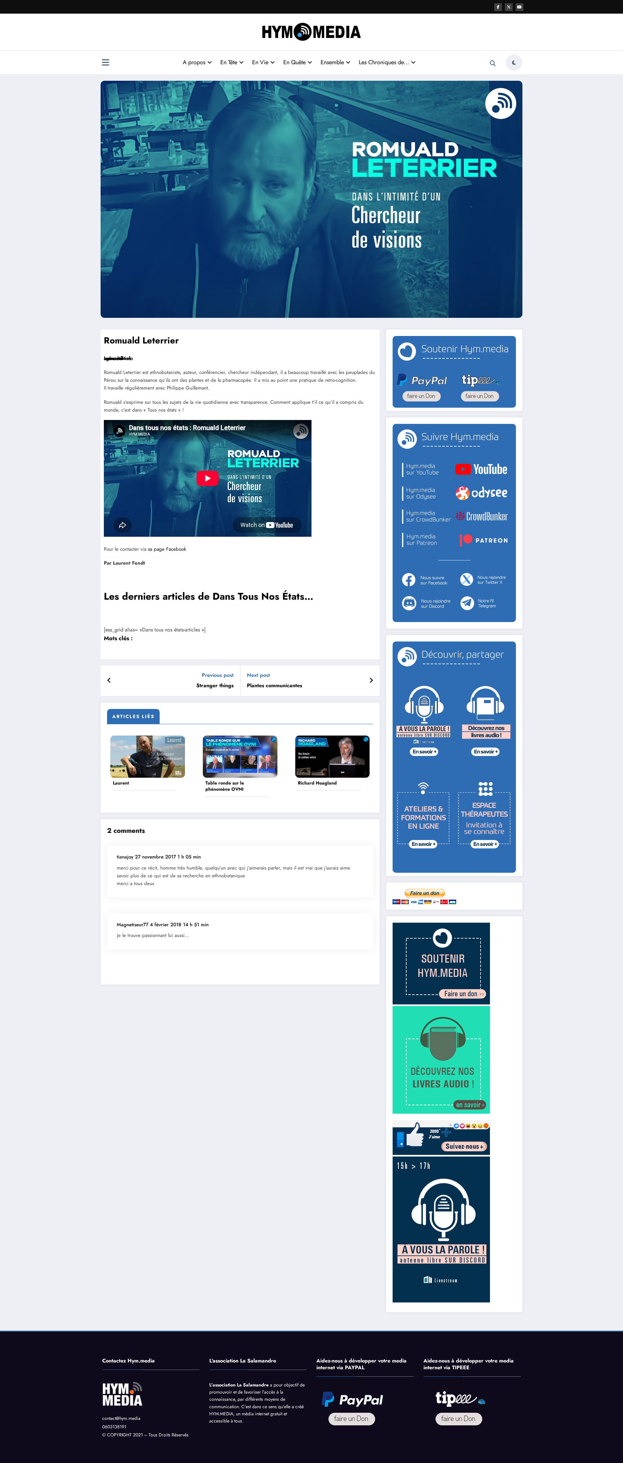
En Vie (260, 62)
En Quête (294, 62)
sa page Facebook (167, 549)
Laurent (121, 783)
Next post (258, 675)
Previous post (218, 675)
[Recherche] (493, 63)
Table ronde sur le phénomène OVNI (224, 786)
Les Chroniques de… (384, 62)
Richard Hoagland (317, 783)
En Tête (228, 62)
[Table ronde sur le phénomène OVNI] (240, 756)
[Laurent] (147, 756)
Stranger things (215, 685)
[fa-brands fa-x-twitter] (509, 7)
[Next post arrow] (371, 681)
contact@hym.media (121, 1418)
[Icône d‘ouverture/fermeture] (105, 63)
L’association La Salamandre (239, 1385)
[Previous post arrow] (109, 681)
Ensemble (332, 62)
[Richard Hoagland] (332, 756)
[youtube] (519, 7)
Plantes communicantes (274, 685)
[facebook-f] (498, 7)
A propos (194, 62)
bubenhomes (117, 358)
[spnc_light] (514, 62)
